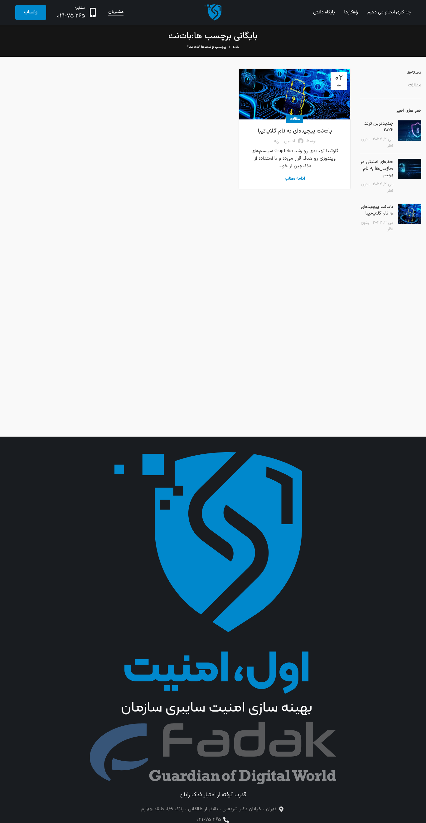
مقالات (294, 119)
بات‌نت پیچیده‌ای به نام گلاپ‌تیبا (295, 131)
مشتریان (115, 12)
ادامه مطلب (295, 179)
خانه (236, 47)
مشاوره (80, 8)
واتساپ (30, 12)
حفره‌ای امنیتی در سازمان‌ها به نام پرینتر (376, 168)
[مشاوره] (92, 12)
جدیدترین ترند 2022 (378, 127)
